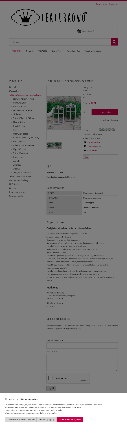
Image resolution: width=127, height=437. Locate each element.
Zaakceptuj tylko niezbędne (21, 419)
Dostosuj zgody (46, 419)
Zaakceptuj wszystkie (70, 419)
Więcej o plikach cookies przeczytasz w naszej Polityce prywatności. (31, 413)
